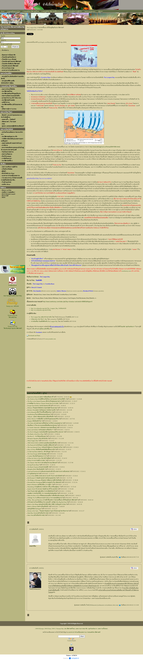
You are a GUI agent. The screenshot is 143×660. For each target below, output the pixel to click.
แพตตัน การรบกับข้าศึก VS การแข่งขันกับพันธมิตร (42, 493)
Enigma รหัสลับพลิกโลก (34, 421)
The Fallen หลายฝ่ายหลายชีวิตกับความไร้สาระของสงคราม (45, 423)
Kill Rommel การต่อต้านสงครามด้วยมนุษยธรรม (42, 478)
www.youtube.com (50, 339)
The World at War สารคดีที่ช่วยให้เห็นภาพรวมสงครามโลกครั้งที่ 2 (47, 399)
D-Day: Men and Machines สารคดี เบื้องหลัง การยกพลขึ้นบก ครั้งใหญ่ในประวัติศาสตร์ (52, 500)
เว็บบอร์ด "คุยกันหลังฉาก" (127, 326)
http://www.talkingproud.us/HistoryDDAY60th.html (105, 147)
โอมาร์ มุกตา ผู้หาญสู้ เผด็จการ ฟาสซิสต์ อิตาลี (41, 491)
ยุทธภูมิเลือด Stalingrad (34, 508)
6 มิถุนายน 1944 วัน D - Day (39, 319)
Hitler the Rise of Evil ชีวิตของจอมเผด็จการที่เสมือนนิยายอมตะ (46, 495)
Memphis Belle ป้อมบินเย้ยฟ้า (36, 469)
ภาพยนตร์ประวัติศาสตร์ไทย (31, 11)
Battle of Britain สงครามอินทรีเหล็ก (38, 506)
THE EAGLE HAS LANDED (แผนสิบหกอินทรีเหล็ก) (42, 443)
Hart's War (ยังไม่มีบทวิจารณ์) (36, 515)
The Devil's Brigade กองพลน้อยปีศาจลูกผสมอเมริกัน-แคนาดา (45, 432)
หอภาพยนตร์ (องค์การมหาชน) (13, 296)
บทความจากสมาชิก (82, 628)
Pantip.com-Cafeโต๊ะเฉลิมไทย (12, 316)
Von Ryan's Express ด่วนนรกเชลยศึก (38, 467)
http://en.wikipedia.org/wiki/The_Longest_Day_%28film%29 (48, 308)
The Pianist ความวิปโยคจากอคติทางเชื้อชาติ (41, 445)
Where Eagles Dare (33, 440)
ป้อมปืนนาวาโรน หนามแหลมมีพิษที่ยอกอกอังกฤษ (42, 425)
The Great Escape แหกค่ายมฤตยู (37, 454)
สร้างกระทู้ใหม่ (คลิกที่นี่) (42, 329)
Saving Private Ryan (33, 465)
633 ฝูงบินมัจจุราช (33, 473)
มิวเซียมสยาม (12, 285)
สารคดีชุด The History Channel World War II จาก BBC (43, 403)
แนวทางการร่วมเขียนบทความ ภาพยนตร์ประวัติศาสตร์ (84, 632)
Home (2, 11)
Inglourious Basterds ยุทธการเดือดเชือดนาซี (40, 397)
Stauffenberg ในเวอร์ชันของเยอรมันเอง (39, 414)
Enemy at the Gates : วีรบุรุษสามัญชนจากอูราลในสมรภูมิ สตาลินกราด (48, 511)
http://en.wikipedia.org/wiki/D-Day (41, 310)
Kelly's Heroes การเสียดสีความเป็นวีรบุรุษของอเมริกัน (43, 419)
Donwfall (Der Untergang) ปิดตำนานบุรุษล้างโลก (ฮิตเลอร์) (44, 482)
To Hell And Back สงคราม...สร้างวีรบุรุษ (39, 451)
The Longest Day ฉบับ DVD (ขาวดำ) (41, 317)
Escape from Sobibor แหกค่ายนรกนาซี (39, 405)
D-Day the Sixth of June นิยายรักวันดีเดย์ (39, 458)
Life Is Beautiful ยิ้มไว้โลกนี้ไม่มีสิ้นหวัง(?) (40, 412)
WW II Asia (48, 628)
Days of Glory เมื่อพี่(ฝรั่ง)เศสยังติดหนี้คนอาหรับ (41, 449)
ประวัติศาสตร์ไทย (69, 628)
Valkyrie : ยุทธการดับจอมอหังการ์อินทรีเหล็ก (41, 416)
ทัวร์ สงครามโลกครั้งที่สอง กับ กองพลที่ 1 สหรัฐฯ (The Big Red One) (47, 502)
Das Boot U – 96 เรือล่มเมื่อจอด (37, 436)
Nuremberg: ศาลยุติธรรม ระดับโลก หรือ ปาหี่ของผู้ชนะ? (44, 487)
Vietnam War (59, 628)
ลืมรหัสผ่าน (5, 50)
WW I (53, 628)
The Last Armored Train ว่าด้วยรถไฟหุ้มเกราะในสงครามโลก (45, 447)
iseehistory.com (126, 271)
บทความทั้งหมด (102, 628)
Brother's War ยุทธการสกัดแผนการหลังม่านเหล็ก (42, 410)
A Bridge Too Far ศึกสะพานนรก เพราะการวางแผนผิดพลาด (45, 497)
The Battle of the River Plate (36, 434)
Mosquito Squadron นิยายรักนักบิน (38, 438)
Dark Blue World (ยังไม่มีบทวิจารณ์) (38, 513)
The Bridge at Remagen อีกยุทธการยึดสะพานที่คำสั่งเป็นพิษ (45, 480)
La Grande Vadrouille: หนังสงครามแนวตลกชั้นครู (42, 427)
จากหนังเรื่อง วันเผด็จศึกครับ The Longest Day (44, 321)
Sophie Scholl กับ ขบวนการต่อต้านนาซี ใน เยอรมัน (42, 489)
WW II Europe (40, 628)
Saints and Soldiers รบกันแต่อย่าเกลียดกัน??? (40, 429)
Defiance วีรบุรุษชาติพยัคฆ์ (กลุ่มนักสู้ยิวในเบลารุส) (42, 408)
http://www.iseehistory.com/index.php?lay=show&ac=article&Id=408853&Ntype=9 (67, 301)
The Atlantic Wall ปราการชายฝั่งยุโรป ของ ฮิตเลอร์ (42, 462)
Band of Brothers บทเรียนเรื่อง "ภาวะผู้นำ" (40, 484)
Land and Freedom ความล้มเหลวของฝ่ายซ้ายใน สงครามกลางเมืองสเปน (48, 471)
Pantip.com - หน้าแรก (12, 306)
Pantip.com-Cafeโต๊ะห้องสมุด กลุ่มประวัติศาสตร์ (13, 327)
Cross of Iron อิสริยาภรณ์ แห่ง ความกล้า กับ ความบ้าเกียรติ (45, 476)
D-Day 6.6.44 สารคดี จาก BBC (36, 460)
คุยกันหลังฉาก (92, 628)
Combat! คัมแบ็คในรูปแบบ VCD (37, 456)
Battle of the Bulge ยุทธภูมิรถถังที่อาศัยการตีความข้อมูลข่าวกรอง (47, 504)
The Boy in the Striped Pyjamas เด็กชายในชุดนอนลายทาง (44, 401)
